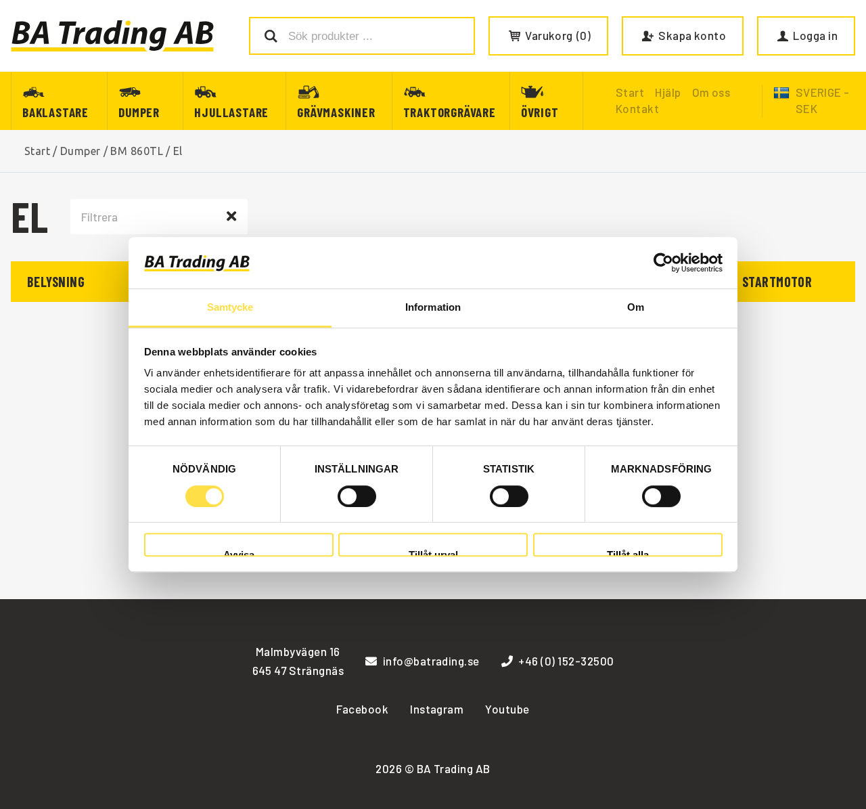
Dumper (139, 112)
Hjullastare (231, 112)
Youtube (507, 709)
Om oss (711, 92)
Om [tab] (635, 307)
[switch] (357, 496)
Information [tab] (433, 307)
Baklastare (55, 112)
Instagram (436, 709)
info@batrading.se (431, 661)
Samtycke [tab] (230, 307)
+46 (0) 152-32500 (566, 661)
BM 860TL (136, 151)
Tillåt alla (628, 552)
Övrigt (540, 112)
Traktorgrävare (449, 112)
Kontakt (637, 108)
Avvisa (238, 552)
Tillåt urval (433, 552)
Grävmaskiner (336, 112)
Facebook (362, 709)
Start (37, 151)
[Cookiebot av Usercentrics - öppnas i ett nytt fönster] (663, 263)
